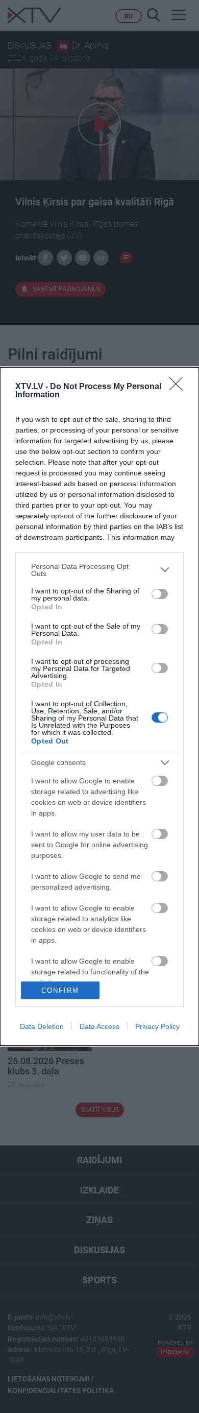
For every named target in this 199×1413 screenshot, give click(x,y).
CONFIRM (60, 990)
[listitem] (99, 570)
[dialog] (99, 706)
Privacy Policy (157, 1026)
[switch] (160, 594)
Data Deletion (42, 1026)
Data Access (99, 1026)
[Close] (179, 387)
